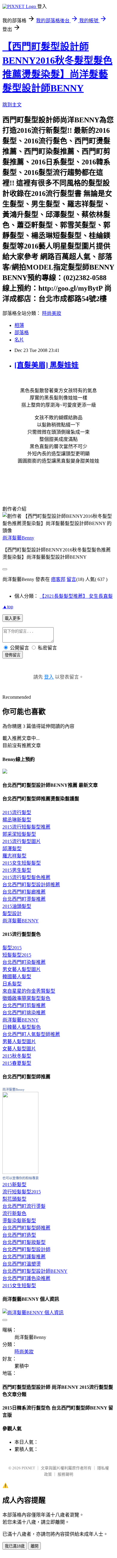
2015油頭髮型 (16, 906)
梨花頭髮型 (14, 1199)
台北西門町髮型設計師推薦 (31, 884)
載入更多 (12, 618)
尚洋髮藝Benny (18, 537)
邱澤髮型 (12, 848)
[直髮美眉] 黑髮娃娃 (46, 365)
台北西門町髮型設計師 (26, 1249)
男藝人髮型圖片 (19, 1041)
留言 (71, 579)
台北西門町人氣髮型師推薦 (31, 1034)
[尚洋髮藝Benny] (20, 1172)
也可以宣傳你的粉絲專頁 (20, 1178)
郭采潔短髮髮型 (19, 834)
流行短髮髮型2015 (21, 1191)
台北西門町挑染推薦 (24, 1012)
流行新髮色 (14, 1213)
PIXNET (28, 1468)
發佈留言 (12, 655)
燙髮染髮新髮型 (19, 1220)
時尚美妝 (51, 313)
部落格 (21, 332)
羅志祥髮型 (14, 855)
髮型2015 (12, 947)
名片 (19, 339)
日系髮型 (12, 983)
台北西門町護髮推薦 (24, 1256)
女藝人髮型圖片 (19, 1048)
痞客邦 (58, 579)
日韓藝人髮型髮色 (21, 1027)
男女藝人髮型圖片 (21, 969)
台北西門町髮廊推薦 (24, 891)
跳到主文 (12, 104)
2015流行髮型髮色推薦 (26, 877)
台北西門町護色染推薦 (26, 1278)
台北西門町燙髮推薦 (24, 899)
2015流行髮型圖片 (21, 841)
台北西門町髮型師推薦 (26, 1227)
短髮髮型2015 (16, 955)
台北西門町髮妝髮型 (24, 1242)
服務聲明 (65, 1474)
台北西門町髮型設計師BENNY (35, 1271)
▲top (7, 606)
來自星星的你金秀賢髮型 (28, 991)
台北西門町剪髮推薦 (24, 1005)
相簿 (19, 325)
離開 (34, 1546)
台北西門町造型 (19, 1235)
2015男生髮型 (16, 870)
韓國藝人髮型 (16, 976)
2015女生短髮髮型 (21, 863)
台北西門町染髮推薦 (24, 962)
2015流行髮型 (16, 812)
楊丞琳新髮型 (16, 819)
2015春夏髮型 (16, 1063)
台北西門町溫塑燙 (21, 1263)
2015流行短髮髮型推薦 (26, 826)
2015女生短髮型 (19, 1285)
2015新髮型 (14, 1184)
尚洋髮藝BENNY (20, 920)
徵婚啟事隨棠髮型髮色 (26, 998)
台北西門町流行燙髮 (24, 1206)
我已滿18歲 (15, 1546)
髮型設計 (12, 913)
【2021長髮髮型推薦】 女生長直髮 (76, 596)
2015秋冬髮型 (16, 1056)
